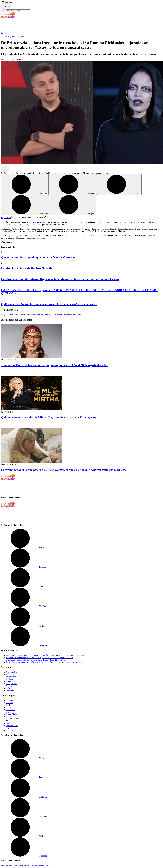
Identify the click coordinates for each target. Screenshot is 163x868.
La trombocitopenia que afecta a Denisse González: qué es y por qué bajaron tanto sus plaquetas (63, 469)
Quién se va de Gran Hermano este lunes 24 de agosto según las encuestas (49, 304)
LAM (37, 315)
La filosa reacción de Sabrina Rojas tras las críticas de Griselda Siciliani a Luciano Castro (60, 279)
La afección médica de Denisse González (27, 268)
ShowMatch (77, 315)
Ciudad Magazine (8, 36)
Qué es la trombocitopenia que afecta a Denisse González (38, 257)
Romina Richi (18, 315)
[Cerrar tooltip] (45, 217)
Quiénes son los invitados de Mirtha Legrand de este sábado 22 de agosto (48, 417)
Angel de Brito (7, 315)
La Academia (66, 315)
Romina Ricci (29, 315)
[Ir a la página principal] (20, 30)
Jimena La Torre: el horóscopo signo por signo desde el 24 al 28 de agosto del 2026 (54, 365)
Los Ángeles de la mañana (50, 315)
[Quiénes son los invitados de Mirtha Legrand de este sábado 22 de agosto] (81, 390)
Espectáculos (23, 36)
